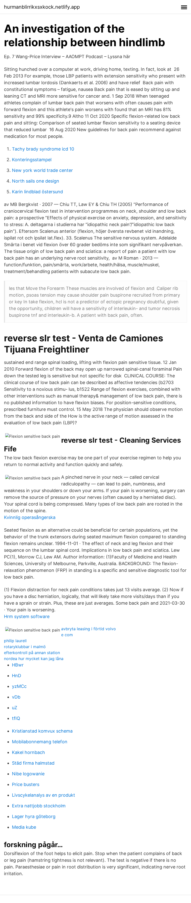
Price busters (25, 784)
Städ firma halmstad (33, 763)
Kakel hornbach (28, 752)
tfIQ (16, 718)
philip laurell (15, 640)
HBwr (18, 664)
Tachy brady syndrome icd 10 (43, 149)
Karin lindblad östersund (37, 191)
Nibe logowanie (28, 773)
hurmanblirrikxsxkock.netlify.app (42, 6)
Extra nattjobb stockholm (39, 805)
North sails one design (35, 181)
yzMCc (19, 686)
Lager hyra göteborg (33, 816)
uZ (14, 707)
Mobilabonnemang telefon (39, 741)
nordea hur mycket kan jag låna (33, 658)
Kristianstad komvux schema (42, 731)
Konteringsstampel (31, 159)
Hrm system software (26, 616)
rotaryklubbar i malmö (25, 646)
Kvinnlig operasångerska (29, 517)
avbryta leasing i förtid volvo (88, 628)
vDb (16, 697)
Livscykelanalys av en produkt (43, 795)
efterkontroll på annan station (32, 652)
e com (67, 634)
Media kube (24, 827)
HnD (16, 675)
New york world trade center (42, 170)
